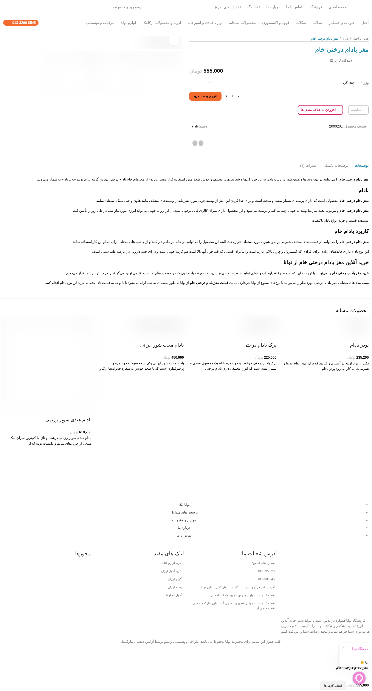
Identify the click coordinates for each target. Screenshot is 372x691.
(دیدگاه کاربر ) (341, 60)
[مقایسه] (363, 336)
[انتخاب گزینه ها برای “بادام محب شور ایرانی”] (178, 387)
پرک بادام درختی (259, 345)
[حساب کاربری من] (7, 7)
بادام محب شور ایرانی (162, 345)
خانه (365, 38)
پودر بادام (359, 345)
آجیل (355, 38)
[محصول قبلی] (205, 38)
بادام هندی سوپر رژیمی (68, 419)
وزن (366, 83)
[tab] (362, 163)
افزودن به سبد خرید (205, 96)
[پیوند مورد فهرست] (232, 571)
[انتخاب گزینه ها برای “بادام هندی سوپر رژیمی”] (86, 462)
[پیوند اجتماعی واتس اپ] (200, 143)
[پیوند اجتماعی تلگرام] (194, 143)
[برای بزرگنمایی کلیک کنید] (174, 40)
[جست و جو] (36, 7)
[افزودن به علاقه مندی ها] (363, 377)
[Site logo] (360, 7)
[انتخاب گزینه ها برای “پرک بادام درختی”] (271, 387)
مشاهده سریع (363, 398)
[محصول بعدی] (192, 38)
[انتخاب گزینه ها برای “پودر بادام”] (363, 387)
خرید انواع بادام (334, 220)
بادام (345, 38)
